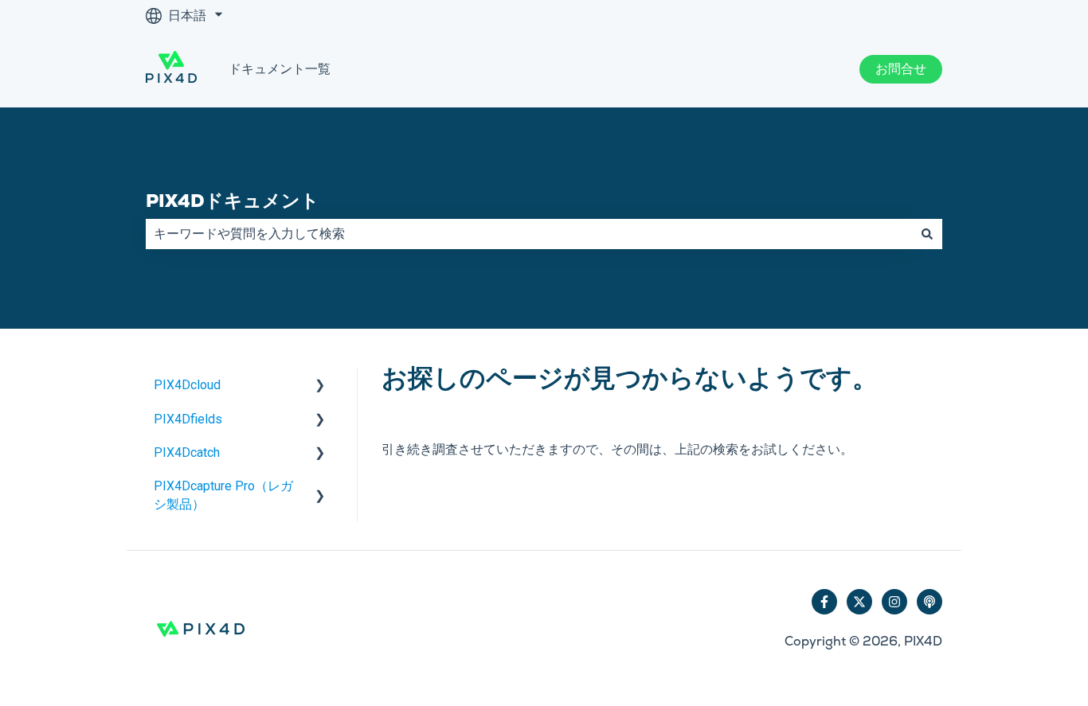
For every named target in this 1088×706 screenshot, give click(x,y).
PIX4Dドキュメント (232, 201)
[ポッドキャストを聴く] (929, 601)
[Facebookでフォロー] (824, 601)
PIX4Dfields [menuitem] (188, 419)
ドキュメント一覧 (280, 68)
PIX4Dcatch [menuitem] (187, 452)
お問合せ (900, 69)
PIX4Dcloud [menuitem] (187, 384)
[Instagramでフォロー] (894, 601)
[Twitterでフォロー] (859, 601)
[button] (320, 386)
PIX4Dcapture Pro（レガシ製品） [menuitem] (223, 494)
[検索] (927, 234)
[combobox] (529, 234)
